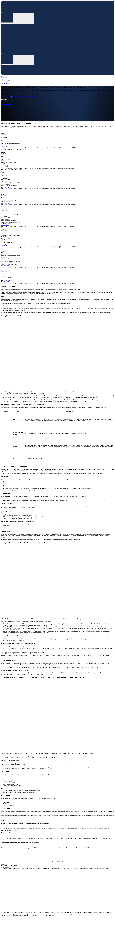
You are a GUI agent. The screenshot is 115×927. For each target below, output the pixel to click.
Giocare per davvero (6, 96)
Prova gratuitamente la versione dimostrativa (23, 96)
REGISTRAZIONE (5, 83)
